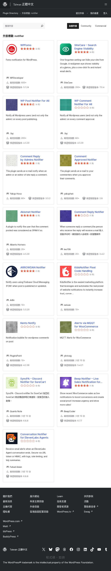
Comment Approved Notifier (85, 158)
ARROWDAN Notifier (33, 267)
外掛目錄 (34, 506)
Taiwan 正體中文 (18, 549)
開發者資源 (63, 506)
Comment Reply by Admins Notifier (31, 158)
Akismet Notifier (30, 211)
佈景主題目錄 (37, 501)
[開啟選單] (106, 4)
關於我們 (7, 496)
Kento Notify (28, 323)
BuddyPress (11, 536)
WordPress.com (13, 521)
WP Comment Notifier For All (83, 102)
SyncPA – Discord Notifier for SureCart (33, 380)
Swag (88, 511)
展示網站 (34, 496)
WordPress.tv (65, 511)
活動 (86, 501)
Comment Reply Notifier (89, 211)
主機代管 (7, 506)
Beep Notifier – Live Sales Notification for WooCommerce (87, 380)
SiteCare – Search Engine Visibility (85, 47)
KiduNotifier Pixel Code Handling (85, 269)
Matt (7, 526)
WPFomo (25, 45)
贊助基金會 (91, 506)
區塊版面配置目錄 (39, 511)
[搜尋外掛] (42, 26)
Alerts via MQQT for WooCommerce (86, 324)
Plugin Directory (10, 13)
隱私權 (6, 511)
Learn (60, 496)
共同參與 (88, 496)
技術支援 (61, 501)
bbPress (9, 531)
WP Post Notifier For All (34, 100)
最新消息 (7, 501)
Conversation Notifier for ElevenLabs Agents (34, 436)
